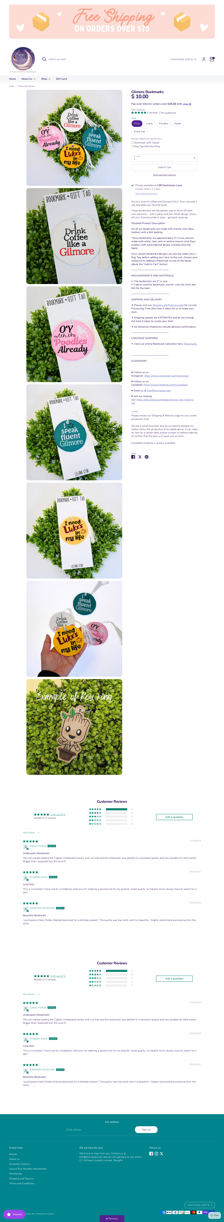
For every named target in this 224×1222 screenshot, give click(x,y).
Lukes (149, 123)
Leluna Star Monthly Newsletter (28, 1169)
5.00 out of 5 (57, 814)
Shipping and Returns (21, 1178)
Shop (44, 79)
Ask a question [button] (174, 817)
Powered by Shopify (44, 1214)
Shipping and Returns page (168, 305)
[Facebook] (151, 1153)
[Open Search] (44, 59)
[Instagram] (156, 1153)
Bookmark (141, 109)
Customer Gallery (19, 1164)
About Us (27, 79)
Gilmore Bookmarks (26, 86)
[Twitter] (161, 1153)
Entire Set (139, 131)
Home (12, 79)
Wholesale (15, 1173)
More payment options (164, 175)
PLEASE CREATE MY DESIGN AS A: (146, 139)
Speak (177, 123)
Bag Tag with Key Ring (147, 146)
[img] (30, 841)
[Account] (204, 59)
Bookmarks (190, 344)
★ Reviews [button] (112, 1218)
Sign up (146, 1129)
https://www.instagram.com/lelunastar (166, 376)
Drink (137, 123)
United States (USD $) (182, 59)
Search (13, 1154)
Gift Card (61, 79)
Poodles (163, 123)
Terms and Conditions (21, 1183)
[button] (139, 113)
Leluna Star (30, 1214)
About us (14, 1159)
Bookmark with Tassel (146, 142)
